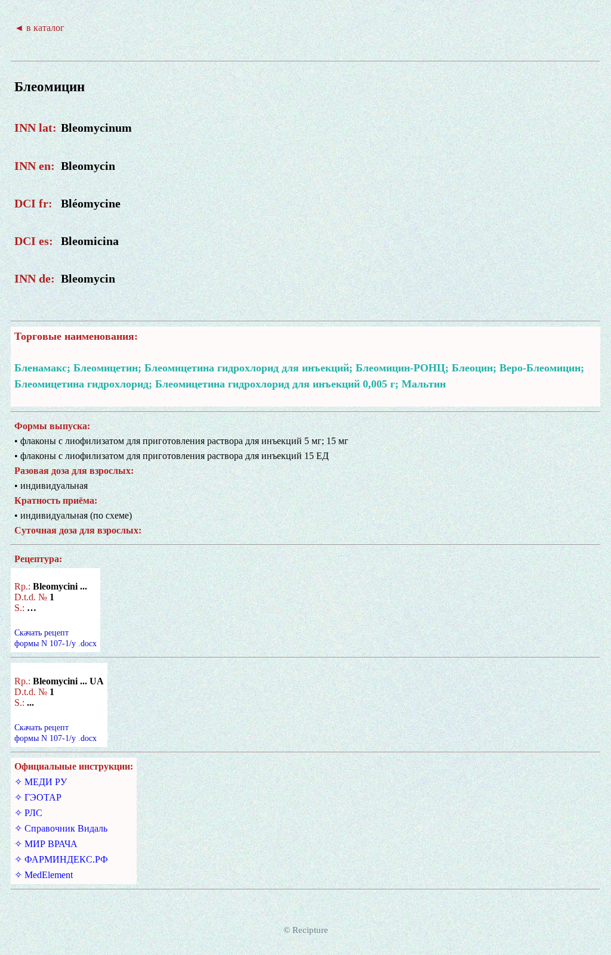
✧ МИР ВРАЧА (46, 844)
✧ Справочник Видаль (60, 828)
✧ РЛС (28, 813)
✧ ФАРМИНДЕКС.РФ (61, 859)
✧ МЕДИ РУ (40, 782)
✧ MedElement (43, 875)
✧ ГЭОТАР (37, 797)
